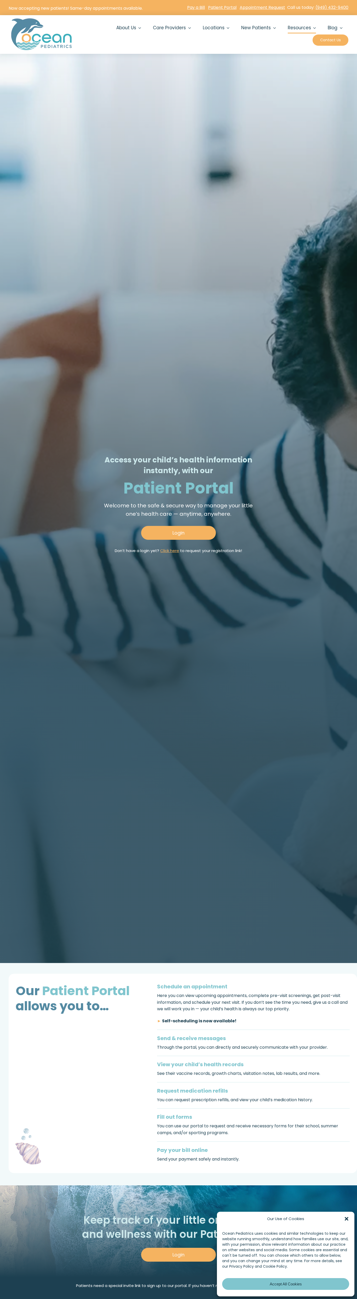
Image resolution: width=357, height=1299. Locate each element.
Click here (169, 550)
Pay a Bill (196, 7)
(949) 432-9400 (331, 7)
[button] (346, 1218)
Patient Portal (222, 7)
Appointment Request (262, 7)
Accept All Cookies (286, 1284)
